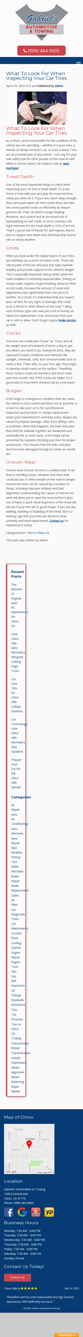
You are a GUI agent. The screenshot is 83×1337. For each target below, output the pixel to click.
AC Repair (15, 807)
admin (59, 86)
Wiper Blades (15, 1089)
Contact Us (17, 1277)
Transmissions (20, 1053)
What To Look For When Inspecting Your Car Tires (36, 75)
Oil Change (16, 993)
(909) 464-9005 (43, 51)
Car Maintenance (19, 926)
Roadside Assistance (18, 1002)
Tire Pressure (17, 1017)
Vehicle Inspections (18, 1060)
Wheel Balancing (17, 1079)
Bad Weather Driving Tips (16, 855)
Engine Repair (15, 955)
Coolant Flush (16, 935)
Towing (16, 1038)
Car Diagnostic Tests (18, 914)
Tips (14, 1009)
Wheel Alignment (18, 1070)
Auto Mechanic (17, 831)
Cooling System (16, 945)
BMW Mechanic (17, 869)
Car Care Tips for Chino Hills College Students (17, 695)
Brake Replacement (20, 888)
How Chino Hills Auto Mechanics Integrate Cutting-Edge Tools (18, 652)
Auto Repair (15, 840)
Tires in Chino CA (38, 533)
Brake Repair (15, 878)
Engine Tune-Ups (15, 966)
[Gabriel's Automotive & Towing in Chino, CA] (29, 1173)
